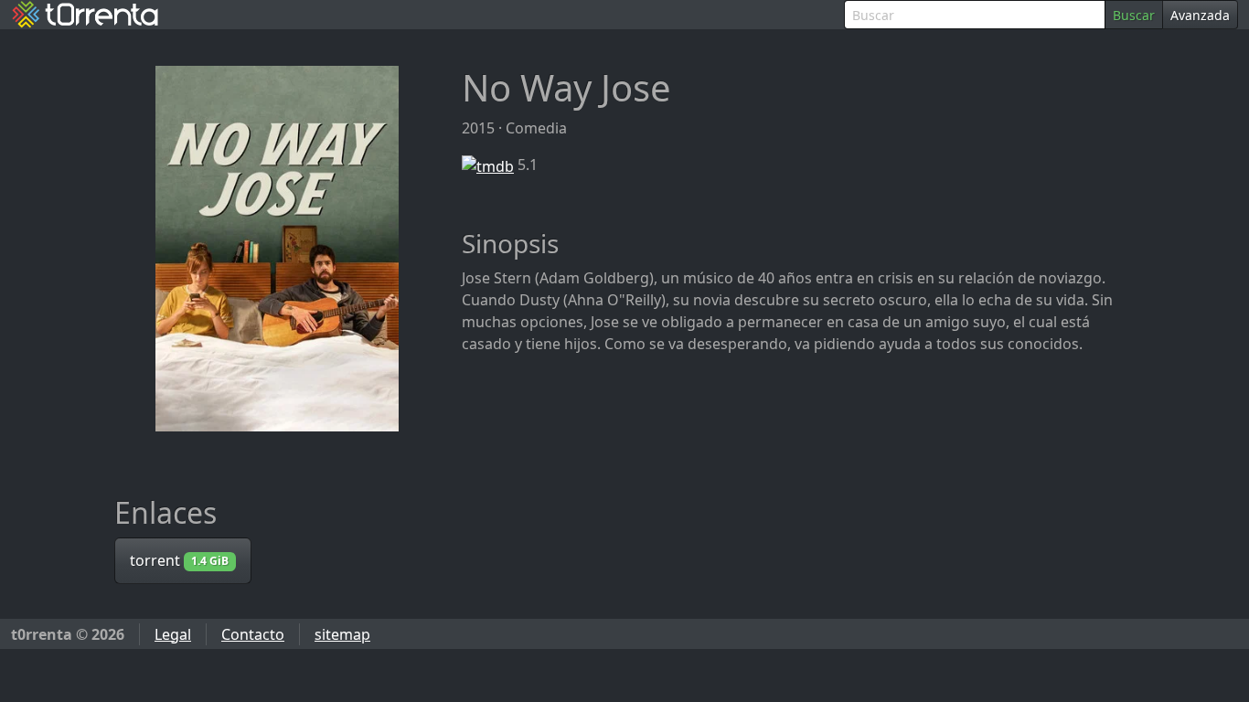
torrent (179, 560)
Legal (173, 634)
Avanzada (1200, 15)
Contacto (252, 634)
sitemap (342, 634)
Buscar (1134, 15)
